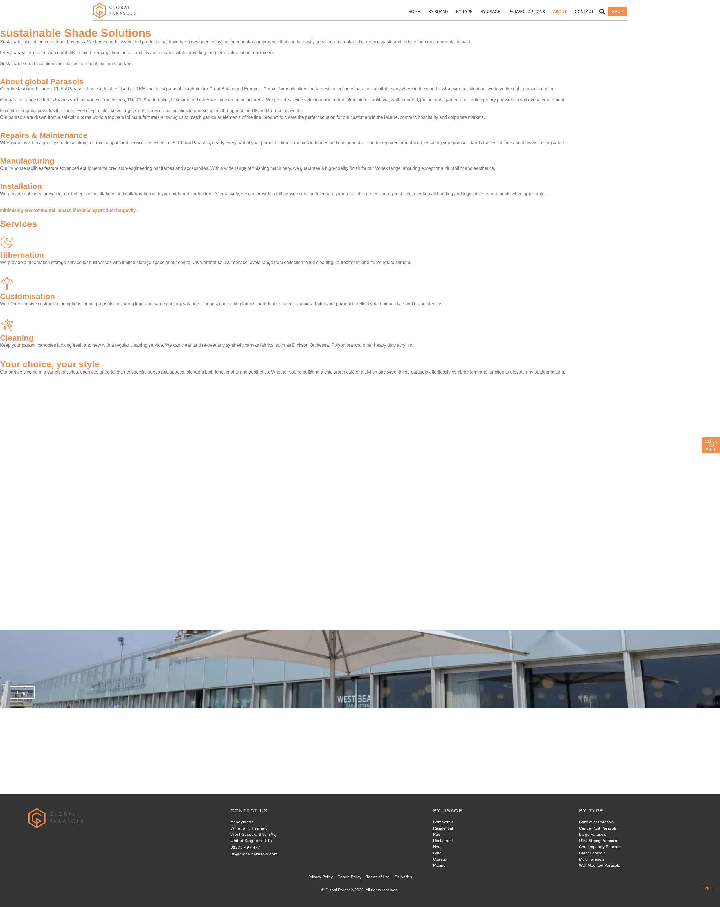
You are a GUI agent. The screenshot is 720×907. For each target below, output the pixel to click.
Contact (584, 11)
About (560, 11)
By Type (464, 11)
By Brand (438, 11)
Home (414, 11)
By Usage (490, 11)
